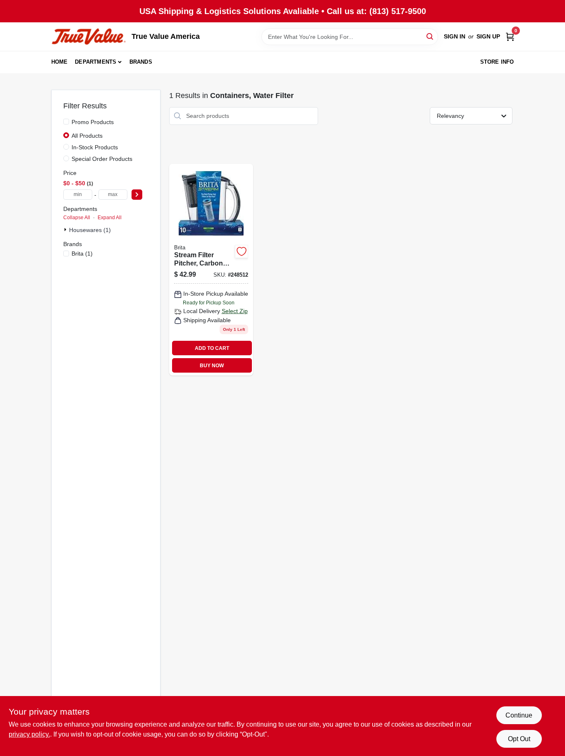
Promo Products (93, 122)
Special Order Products (102, 159)
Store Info (497, 62)
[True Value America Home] (88, 36)
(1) (82, 253)
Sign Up (488, 36)
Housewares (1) (90, 230)
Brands (140, 62)
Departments (95, 62)
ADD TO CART (212, 348)
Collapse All (76, 217)
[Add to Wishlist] (241, 251)
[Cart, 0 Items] (510, 36)
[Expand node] (66, 229)
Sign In (454, 36)
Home (59, 62)
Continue (518, 715)
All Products (87, 136)
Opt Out (519, 738)
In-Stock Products (95, 147)
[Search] (430, 36)
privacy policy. (29, 734)
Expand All (110, 217)
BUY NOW (212, 365)
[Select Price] (137, 194)
